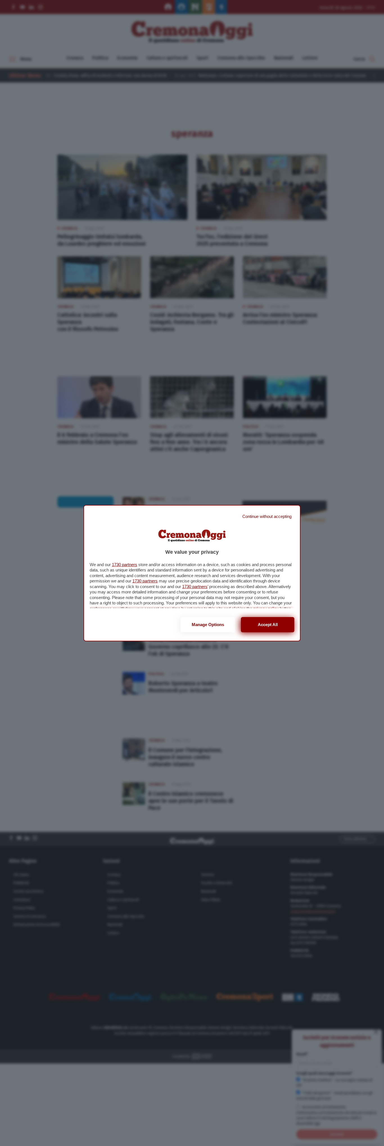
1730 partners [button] (124, 564)
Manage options (208, 624)
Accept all (268, 624)
